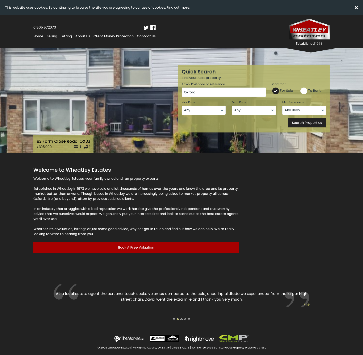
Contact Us (146, 36)
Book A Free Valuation (136, 247)
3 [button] (182, 319)
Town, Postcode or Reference (203, 84)
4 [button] (185, 319)
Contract (279, 84)
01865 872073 (44, 27)
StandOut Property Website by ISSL (242, 347)
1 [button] (174, 319)
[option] (181, 296)
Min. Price (188, 102)
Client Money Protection (113, 36)
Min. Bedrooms (293, 102)
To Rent (314, 90)
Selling (52, 36)
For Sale (286, 90)
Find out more (178, 7)
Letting (66, 36)
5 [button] (189, 319)
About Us (82, 36)
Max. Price (239, 102)
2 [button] (178, 319)
